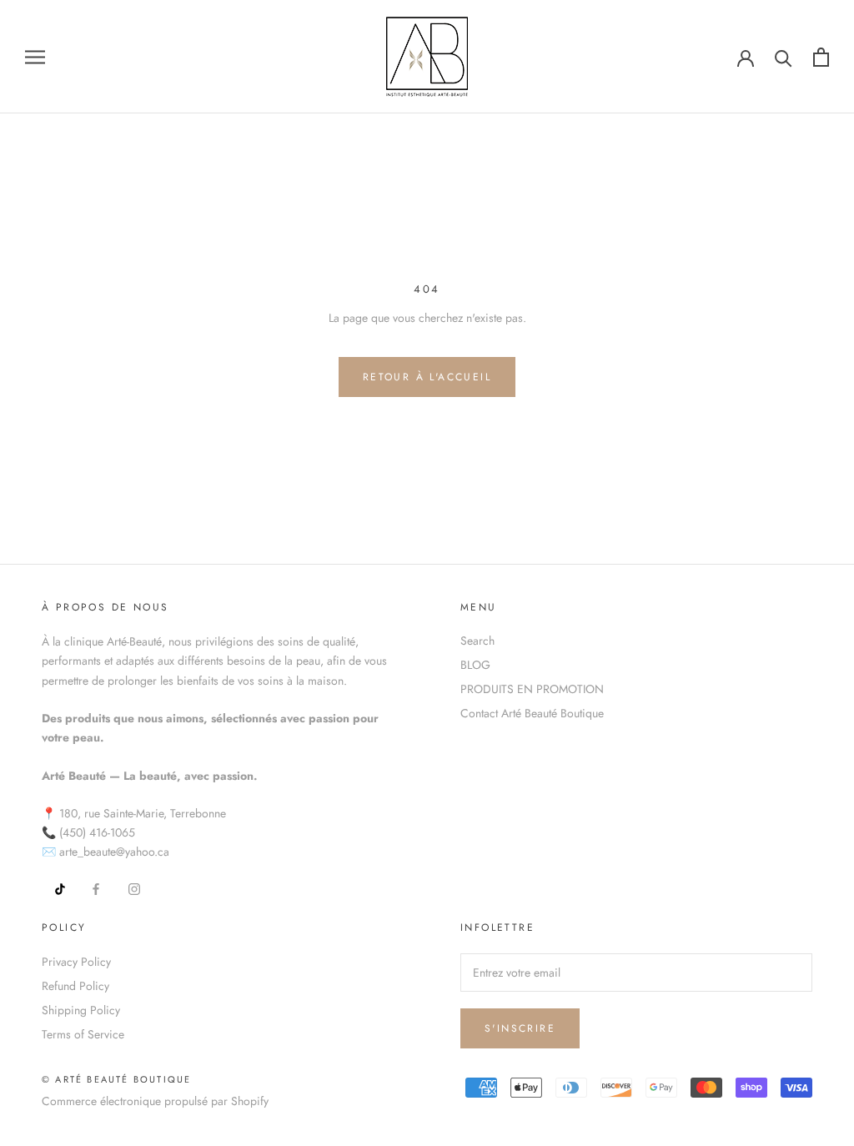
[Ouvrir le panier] (821, 57)
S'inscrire (520, 1028)
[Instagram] (134, 887)
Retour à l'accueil (427, 377)
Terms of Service (83, 1034)
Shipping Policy (81, 1010)
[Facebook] (96, 887)
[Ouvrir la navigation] (35, 56)
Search (477, 640)
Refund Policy (75, 986)
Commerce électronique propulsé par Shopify (155, 1101)
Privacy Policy (76, 961)
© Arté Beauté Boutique (116, 1079)
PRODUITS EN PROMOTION (532, 689)
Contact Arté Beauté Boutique (532, 713)
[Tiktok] (54, 887)
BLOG (475, 664)
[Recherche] (783, 57)
